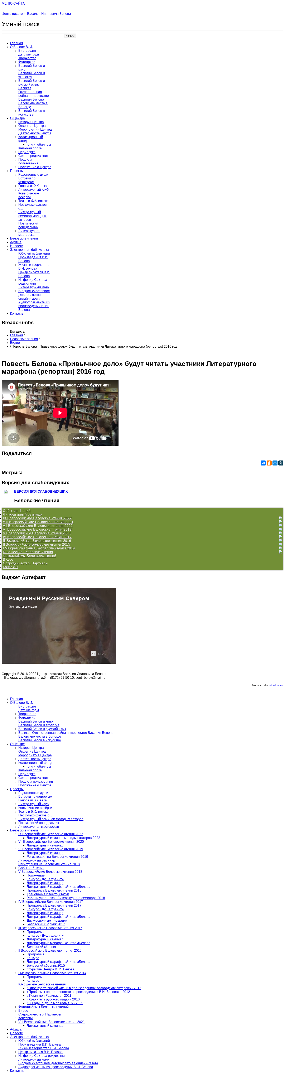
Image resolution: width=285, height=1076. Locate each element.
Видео (15, 342)
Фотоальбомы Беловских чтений (29, 556)
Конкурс (33, 958)
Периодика (26, 152)
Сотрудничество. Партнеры (25, 563)
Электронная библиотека (29, 249)
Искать (70, 35)
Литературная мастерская (29, 232)
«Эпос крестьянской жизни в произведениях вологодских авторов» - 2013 (84, 988)
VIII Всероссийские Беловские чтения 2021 (38, 522)
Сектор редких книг (33, 156)
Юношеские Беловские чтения (28, 552)
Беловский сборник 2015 (46, 965)
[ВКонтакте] (263, 462)
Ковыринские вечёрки (28, 195)
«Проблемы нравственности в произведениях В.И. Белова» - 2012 (78, 992)
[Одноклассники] (269, 462)
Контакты (17, 313)
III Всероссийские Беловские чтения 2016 (37, 540)
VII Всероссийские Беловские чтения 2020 (38, 525)
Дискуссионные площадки (47, 920)
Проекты (17, 171)
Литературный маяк (33, 287)
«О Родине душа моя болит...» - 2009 (55, 1003)
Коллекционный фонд (35, 762)
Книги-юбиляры (39, 144)
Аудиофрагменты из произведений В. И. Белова (34, 306)
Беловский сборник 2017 (46, 924)
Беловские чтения (24, 238)
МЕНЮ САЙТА (13, 3)
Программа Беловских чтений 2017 (54, 905)
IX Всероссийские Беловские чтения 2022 (37, 518)
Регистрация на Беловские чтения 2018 (49, 864)
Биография (27, 50)
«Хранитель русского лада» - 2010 (53, 999)
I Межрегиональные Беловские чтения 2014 (39, 548)
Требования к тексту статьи (48, 894)
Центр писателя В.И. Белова (40, 1052)
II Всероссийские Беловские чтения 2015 (36, 544)
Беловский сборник (42, 947)
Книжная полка (30, 148)
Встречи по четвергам (26, 180)
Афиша (15, 242)
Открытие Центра (32, 125)
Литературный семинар (22, 514)
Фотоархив (26, 62)
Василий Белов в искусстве (31, 112)
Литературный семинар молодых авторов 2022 (63, 838)
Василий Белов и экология (31, 75)
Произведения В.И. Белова (39, 1044)
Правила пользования (28, 161)
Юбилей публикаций (34, 253)
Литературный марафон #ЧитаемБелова (58, 886)
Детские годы (28, 54)
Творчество (27, 58)
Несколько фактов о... (35, 815)
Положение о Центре (34, 167)
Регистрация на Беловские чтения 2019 (57, 856)
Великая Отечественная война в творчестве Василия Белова (33, 93)
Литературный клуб (33, 189)
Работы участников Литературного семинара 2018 (66, 898)
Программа (35, 931)
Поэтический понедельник (28, 225)
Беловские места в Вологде (39, 736)
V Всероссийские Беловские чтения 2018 (37, 533)
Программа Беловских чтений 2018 (54, 890)
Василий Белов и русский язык (31, 82)
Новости (16, 246)
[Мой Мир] (274, 462)
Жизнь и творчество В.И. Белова (33, 266)
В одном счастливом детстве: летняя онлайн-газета (34, 294)
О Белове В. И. (21, 47)
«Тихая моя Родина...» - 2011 (49, 995)
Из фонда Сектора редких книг (32, 281)
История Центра (31, 122)
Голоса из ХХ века (32, 186)
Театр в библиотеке (33, 201)
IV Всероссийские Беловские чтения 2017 (37, 537)
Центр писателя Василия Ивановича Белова (36, 13)
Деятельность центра (34, 133)
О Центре (17, 118)
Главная (16, 43)
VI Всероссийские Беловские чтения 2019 (37, 529)
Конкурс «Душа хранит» (45, 879)
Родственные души (33, 174)
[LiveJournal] (280, 462)
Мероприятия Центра (35, 129)
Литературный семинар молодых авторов (32, 215)
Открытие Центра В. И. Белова (50, 969)
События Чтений (16, 510)
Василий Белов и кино (35, 721)
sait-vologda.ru (276, 685)
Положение (36, 875)
